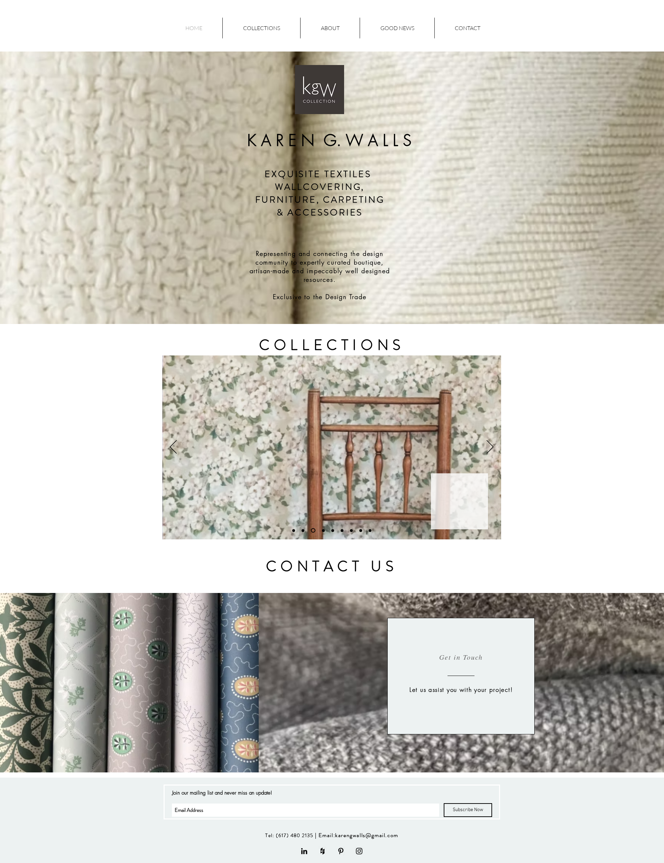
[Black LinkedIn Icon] (304, 851)
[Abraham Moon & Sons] (332, 530)
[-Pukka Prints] (351, 530)
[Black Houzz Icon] (322, 851)
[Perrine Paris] (370, 530)
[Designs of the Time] (303, 530)
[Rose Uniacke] (342, 530)
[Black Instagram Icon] (359, 851)
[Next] (490, 447)
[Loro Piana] (293, 530)
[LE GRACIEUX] (360, 530)
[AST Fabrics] (323, 530)
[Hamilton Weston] (313, 530)
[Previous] (173, 447)
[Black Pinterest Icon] (340, 851)
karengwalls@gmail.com (366, 835)
